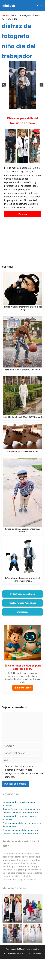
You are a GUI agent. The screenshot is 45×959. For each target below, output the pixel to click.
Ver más (22, 214)
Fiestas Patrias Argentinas (22, 603)
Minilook (8, 5)
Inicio (5, 15)
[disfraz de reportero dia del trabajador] (41, 86)
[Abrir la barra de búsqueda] (37, 5)
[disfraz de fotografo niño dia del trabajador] (22, 108)
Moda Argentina (32, 949)
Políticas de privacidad (31, 953)
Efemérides (23, 612)
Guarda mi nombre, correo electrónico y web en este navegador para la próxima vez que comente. (24, 771)
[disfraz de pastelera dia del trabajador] (4, 86)
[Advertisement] (22, 243)
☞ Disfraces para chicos (22, 594)
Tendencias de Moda (15, 949)
